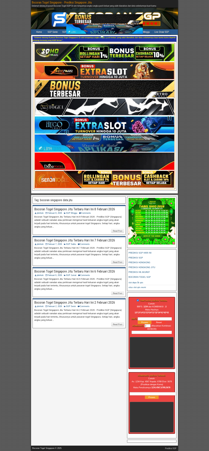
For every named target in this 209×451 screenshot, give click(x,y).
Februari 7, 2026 (55, 241)
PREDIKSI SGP (136, 255)
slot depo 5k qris (136, 280)
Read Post (117, 228)
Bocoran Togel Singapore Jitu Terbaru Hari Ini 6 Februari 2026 (74, 269)
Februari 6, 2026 (55, 272)
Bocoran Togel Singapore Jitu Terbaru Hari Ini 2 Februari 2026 (74, 300)
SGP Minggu (71, 210)
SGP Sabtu (71, 241)
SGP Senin (71, 303)
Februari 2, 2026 (55, 303)
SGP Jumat (71, 272)
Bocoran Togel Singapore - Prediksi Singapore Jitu (62, 2)
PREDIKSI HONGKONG (139, 260)
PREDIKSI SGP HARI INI (140, 250)
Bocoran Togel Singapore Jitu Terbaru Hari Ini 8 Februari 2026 (74, 206)
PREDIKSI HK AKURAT (139, 269)
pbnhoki (40, 210)
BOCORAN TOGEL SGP (140, 274)
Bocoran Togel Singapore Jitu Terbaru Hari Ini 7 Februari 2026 (74, 237)
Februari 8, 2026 (55, 210)
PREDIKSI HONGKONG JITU (142, 264)
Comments (86, 210)
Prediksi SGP (170, 445)
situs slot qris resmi (137, 284)
